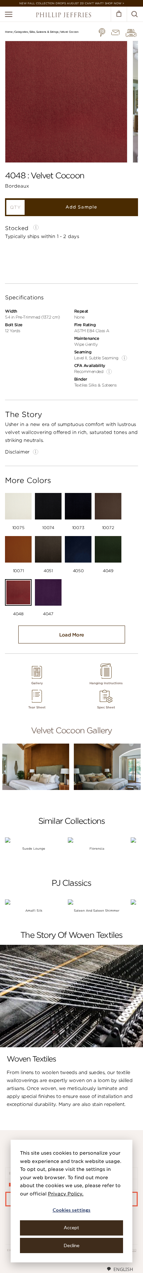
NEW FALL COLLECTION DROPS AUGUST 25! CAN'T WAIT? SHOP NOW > (71, 3)
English (123, 1269)
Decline (71, 1245)
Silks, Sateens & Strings (44, 31)
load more (71, 634)
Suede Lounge (33, 848)
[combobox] (119, 1269)
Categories (21, 31)
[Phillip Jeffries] (63, 16)
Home (9, 31)
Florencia (96, 848)
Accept (71, 1227)
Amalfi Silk (33, 910)
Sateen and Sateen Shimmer (96, 910)
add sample (81, 207)
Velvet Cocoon (69, 31)
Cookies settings (71, 1210)
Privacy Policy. (65, 1193)
